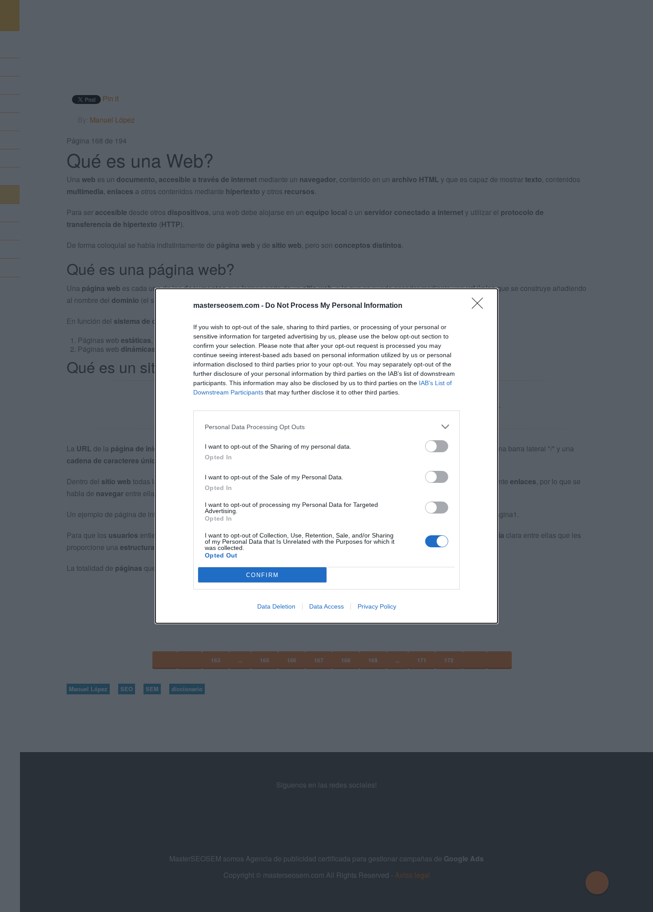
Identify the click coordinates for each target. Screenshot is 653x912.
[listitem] (326, 426)
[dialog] (326, 456)
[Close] (480, 306)
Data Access (326, 606)
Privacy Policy (377, 606)
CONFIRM (262, 575)
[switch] (436, 446)
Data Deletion (276, 606)
